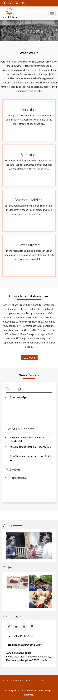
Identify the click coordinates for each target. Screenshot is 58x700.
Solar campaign (18, 397)
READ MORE (29, 357)
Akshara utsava (18, 477)
